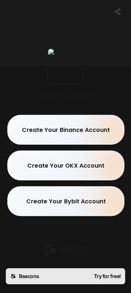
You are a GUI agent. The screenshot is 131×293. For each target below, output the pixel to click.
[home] (65, 249)
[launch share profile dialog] (118, 11)
